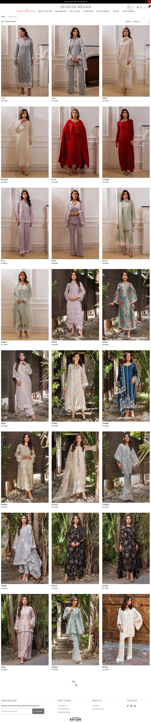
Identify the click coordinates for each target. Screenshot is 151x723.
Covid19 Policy (98, 709)
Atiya (54, 180)
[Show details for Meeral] (126, 629)
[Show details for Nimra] (25, 386)
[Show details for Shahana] (126, 142)
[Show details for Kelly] (25, 223)
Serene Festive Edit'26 (26, 11)
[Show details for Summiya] (126, 467)
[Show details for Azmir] (126, 61)
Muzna (54, 586)
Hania (3, 667)
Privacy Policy (63, 709)
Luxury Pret (88, 11)
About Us (96, 706)
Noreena (4, 180)
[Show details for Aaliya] (126, 223)
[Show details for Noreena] (25, 142)
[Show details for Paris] (75, 223)
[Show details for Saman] (25, 548)
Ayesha (55, 504)
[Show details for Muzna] (75, 548)
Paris (54, 261)
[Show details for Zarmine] (126, 386)
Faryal (54, 342)
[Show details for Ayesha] (75, 467)
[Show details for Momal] (126, 304)
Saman (4, 586)
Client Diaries (128, 11)
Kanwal (55, 667)
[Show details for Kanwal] (75, 629)
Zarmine (105, 423)
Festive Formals (103, 11)
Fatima (54, 423)
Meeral (105, 667)
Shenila (4, 342)
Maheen (4, 504)
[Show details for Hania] (25, 629)
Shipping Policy (64, 712)
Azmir (104, 98)
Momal (105, 342)
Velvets (116, 11)
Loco (54, 98)
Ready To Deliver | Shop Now (75, 2)
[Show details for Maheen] (25, 467)
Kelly (3, 261)
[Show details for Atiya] (75, 142)
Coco (3, 98)
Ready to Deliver (45, 11)
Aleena (105, 586)
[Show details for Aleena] (126, 548)
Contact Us (62, 706)
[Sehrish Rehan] (75, 7)
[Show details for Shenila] (25, 304)
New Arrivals (61, 11)
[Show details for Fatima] (75, 386)
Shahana (106, 180)
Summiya (105, 504)
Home (3, 17)
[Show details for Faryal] (75, 304)
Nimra (3, 423)
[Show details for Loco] (75, 61)
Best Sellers (75, 11)
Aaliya (105, 261)
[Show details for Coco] (25, 61)
